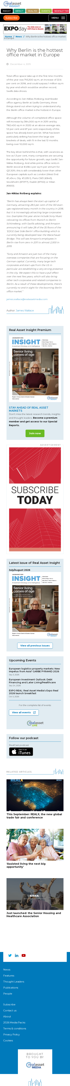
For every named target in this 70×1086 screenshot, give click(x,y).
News (19, 36)
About (7, 1016)
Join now (35, 433)
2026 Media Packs (14, 1022)
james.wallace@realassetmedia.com (27, 299)
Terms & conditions (14, 1028)
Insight (7, 11)
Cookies (8, 1040)
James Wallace (25, 310)
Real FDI (32, 11)
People (7, 993)
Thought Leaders (13, 981)
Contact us (9, 1010)
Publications (10, 987)
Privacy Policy (11, 1034)
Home (8, 36)
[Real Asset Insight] (12, 4)
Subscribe (11, 17)
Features (8, 975)
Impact (19, 11)
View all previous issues (35, 645)
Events (46, 11)
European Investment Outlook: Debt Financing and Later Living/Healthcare (32, 682)
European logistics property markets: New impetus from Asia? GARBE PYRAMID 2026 (34, 671)
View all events (21, 712)
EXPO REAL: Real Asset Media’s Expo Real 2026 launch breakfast (33, 693)
